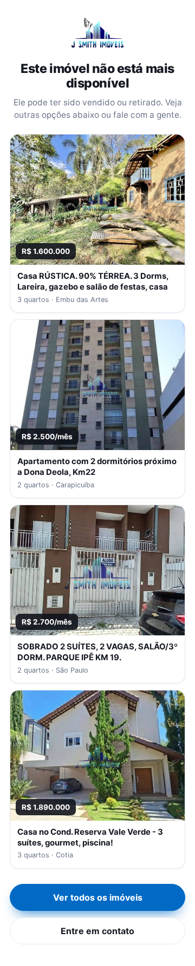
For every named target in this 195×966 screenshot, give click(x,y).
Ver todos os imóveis (97, 897)
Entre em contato (97, 930)
